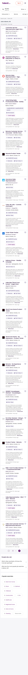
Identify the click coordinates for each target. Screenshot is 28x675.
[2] (19, 551)
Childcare (8, 591)
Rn (20, 595)
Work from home (10, 582)
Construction (9, 595)
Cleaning (8, 613)
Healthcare (9, 600)
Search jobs (3, 18)
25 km (22, 9)
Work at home (9, 609)
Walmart (17, 586)
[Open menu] (25, 3)
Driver (7, 586)
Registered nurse (10, 604)
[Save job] (25, 27)
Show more (16, 49)
